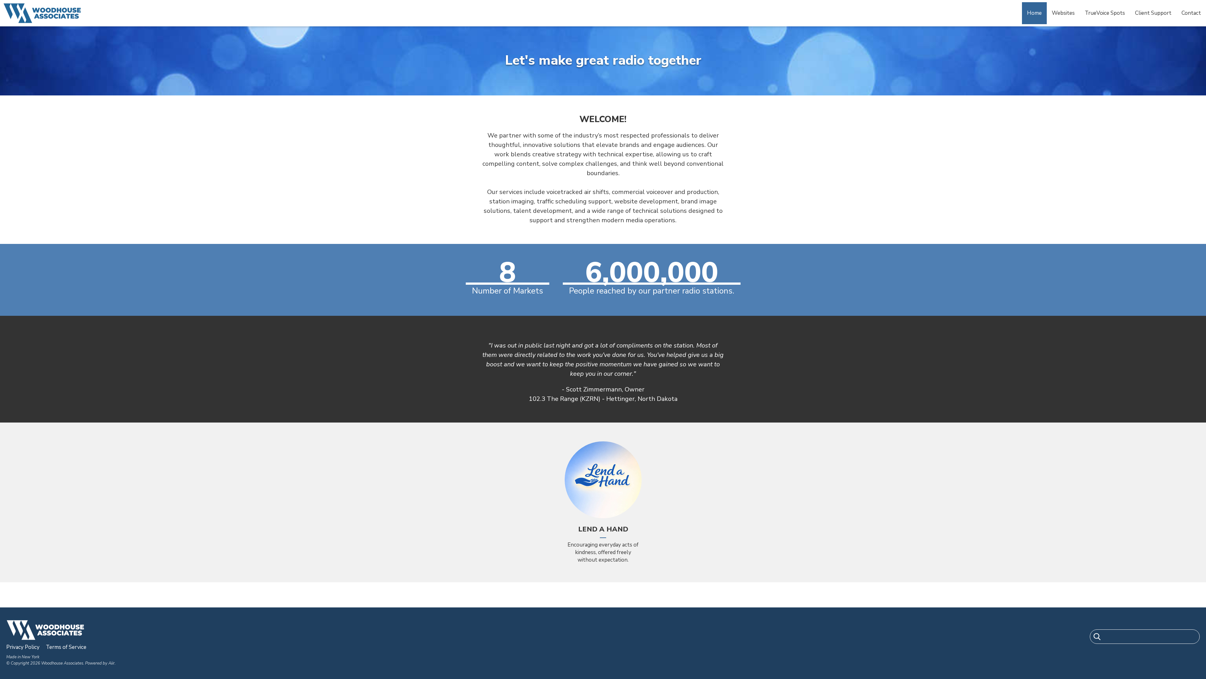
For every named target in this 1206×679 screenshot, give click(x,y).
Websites (1063, 13)
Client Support (1153, 13)
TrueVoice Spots (1105, 13)
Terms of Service (66, 647)
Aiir (111, 663)
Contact (1191, 13)
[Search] (1097, 638)
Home (1034, 13)
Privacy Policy (23, 647)
